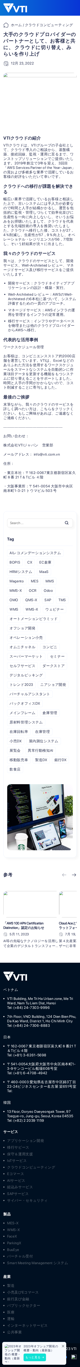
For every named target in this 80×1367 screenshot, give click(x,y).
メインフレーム (22, 713)
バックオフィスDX (25, 703)
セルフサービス (22, 666)
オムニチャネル (22, 647)
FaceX (12, 1236)
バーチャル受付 (20, 1256)
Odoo (48, 590)
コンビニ (49, 647)
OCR (33, 590)
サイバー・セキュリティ (27, 1200)
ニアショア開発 (53, 684)
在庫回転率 (19, 732)
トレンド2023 (21, 684)
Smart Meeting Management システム (37, 1263)
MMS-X (16, 590)
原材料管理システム (26, 722)
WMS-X (32, 609)
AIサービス (16, 1180)
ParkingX (14, 1243)
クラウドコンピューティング (31, 1167)
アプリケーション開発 (25, 1141)
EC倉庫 (45, 562)
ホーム (16, 25)
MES (34, 581)
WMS (14, 609)
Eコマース (15, 1174)
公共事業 (14, 1332)
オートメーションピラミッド (34, 619)
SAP (47, 600)
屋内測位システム (43, 741)
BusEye (13, 1250)
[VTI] (17, 8)
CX (29, 562)
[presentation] (64, 875)
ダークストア (53, 666)
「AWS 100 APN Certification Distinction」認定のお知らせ (23, 925)
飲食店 (15, 769)
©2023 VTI (67, 1349)
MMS (50, 581)
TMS (62, 600)
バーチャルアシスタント (30, 694)
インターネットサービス (27, 1325)
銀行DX (60, 760)
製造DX (41, 760)
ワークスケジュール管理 (23, 347)
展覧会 (15, 750)
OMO (14, 600)
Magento (17, 581)
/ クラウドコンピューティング (47, 25)
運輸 (10, 1319)
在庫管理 (42, 732)
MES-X (12, 1223)
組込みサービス (20, 1187)
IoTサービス (17, 1160)
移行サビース (18, 1147)
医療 (10, 1312)
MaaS (44, 572)
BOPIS (15, 562)
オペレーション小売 (26, 637)
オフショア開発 (22, 628)
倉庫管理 (49, 713)
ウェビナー (54, 609)
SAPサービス (18, 1194)
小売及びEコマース (23, 1292)
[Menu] (70, 8)
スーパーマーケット (26, 656)
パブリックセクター (23, 1305)
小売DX (16, 741)
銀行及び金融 (18, 1299)
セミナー (57, 656)
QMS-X (31, 600)
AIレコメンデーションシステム (35, 553)
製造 (10, 1285)
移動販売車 (19, 760)
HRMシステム (21, 572)
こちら (45, 409)
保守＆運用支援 (20, 1154)
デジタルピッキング (26, 675)
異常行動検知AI (40, 750)
